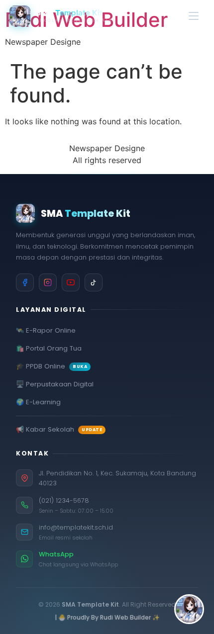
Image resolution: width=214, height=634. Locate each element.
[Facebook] (25, 282)
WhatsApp (56, 554)
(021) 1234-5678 (64, 500)
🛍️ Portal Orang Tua (49, 348)
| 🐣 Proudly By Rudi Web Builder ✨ (107, 617)
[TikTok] (94, 282)
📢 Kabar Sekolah (59, 429)
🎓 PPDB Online (51, 366)
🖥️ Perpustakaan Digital (55, 384)
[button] (189, 609)
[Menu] (194, 16)
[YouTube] (71, 282)
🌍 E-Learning (38, 402)
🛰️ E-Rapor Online (46, 330)
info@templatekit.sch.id (76, 527)
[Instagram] (48, 282)
